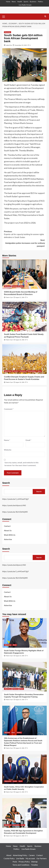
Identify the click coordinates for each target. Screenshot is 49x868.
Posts (15, 861)
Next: (25, 243)
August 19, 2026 (19, 382)
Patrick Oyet (9, 297)
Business (33, 2)
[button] (4, 16)
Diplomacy (8, 645)
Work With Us (9, 535)
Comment (9, 409)
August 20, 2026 (19, 339)
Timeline (34, 865)
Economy (7, 32)
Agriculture (8, 371)
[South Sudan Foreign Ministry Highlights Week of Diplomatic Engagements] (24, 633)
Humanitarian (32, 371)
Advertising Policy (20, 855)
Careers (32, 855)
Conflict (15, 371)
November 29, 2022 (21, 45)
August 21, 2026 (19, 297)
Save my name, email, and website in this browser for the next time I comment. (22, 464)
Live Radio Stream (25, 5)
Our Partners (41, 858)
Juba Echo (9, 45)
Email (28, 440)
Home (8, 2)
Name (7, 440)
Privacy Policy (24, 861)
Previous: (24, 234)
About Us (8, 530)
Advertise (8, 539)
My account (30, 858)
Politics (40, 2)
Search (6, 483)
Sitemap (34, 861)
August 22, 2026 (19, 655)
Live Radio (20, 858)
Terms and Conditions (20, 865)
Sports (26, 2)
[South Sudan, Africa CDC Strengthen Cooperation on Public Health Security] (24, 769)
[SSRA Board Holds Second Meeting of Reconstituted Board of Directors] (24, 274)
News (14, 2)
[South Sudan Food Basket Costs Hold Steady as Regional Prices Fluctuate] (24, 316)
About (8, 855)
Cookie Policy (9, 858)
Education (16, 825)
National (15, 688)
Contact (7, 526)
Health (19, 2)
